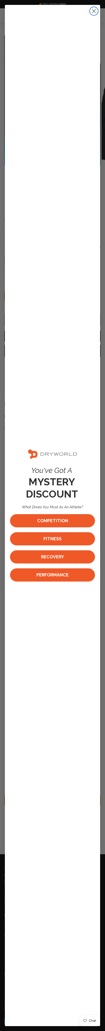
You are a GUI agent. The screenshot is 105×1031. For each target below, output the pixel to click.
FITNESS (52, 538)
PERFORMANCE (52, 574)
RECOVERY (52, 556)
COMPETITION (52, 520)
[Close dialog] (94, 11)
